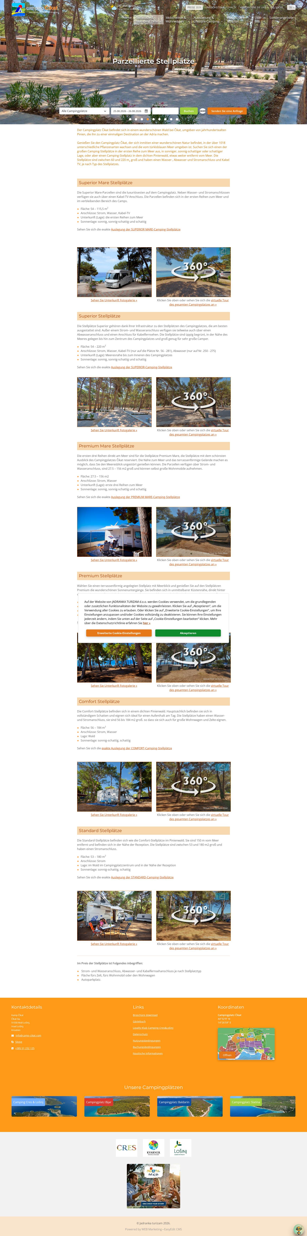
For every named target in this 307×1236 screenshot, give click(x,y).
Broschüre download (145, 1015)
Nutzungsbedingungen (146, 1040)
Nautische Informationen (148, 1053)
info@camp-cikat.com (28, 1035)
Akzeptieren (188, 633)
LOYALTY (231, 7)
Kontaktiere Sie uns (253, 7)
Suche (279, 7)
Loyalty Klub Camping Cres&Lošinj (153, 1027)
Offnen (227, 1055)
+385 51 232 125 (24, 1048)
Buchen (189, 111)
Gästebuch (139, 1021)
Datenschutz (140, 1034)
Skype (18, 1042)
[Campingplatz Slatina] (262, 1116)
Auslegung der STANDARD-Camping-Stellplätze (142, 877)
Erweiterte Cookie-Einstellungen (119, 633)
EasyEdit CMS (173, 1229)
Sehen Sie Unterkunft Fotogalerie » (114, 300)
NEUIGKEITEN (214, 7)
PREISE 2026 (194, 7)
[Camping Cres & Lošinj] (44, 1116)
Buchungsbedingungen (147, 1047)
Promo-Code (160, 105)
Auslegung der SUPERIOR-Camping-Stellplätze (141, 367)
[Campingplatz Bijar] (117, 1116)
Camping (65, 105)
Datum (115, 105)
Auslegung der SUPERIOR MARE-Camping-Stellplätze (146, 229)
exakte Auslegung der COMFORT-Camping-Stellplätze (137, 748)
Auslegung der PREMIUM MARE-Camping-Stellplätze (145, 497)
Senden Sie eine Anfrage (227, 111)
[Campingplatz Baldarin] (190, 1116)
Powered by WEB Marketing (143, 1229)
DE (290, 7)
